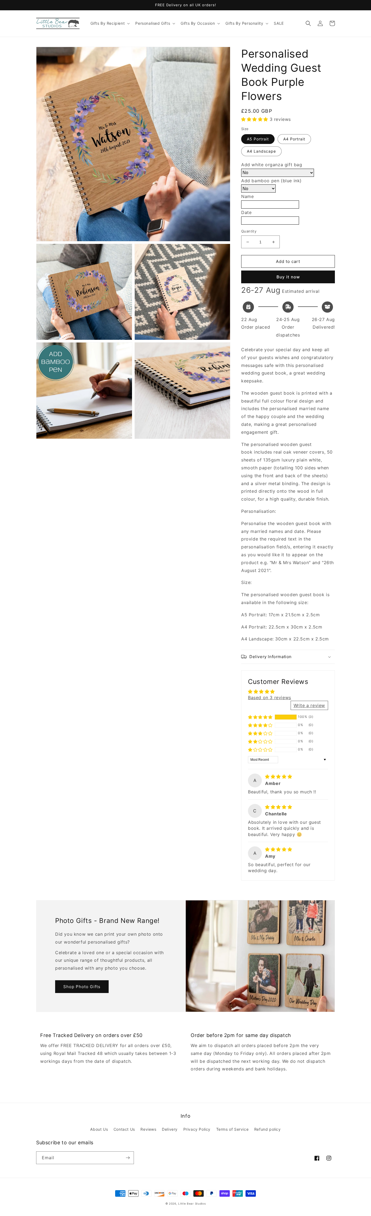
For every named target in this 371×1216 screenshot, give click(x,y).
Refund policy (267, 1129)
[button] (109, 23)
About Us (99, 1129)
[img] (278, 776)
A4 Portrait (294, 139)
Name (247, 196)
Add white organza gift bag (271, 164)
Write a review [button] (309, 705)
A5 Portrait (258, 139)
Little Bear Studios (192, 1203)
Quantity (248, 231)
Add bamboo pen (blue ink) (271, 180)
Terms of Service (232, 1129)
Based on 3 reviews (269, 697)
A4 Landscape (261, 151)
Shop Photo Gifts (81, 986)
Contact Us (124, 1129)
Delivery (170, 1129)
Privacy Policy (196, 1129)
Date (246, 212)
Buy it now (288, 276)
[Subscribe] (128, 1157)
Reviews (148, 1129)
